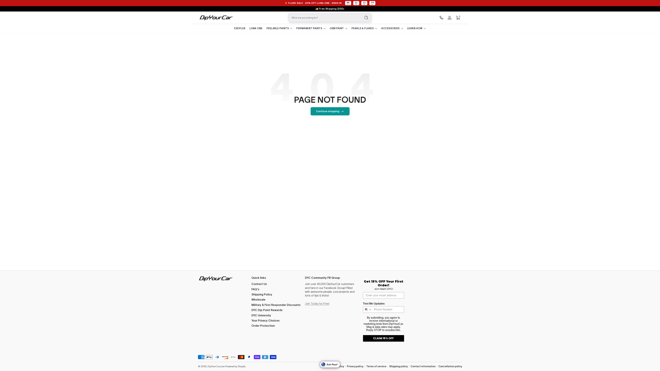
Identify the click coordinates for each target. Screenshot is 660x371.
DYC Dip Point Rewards (267, 310)
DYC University (261, 315)
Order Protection (263, 325)
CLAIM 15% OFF (383, 338)
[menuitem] (276, 284)
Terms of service (376, 366)
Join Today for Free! (317, 303)
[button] (458, 17)
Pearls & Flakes (362, 28)
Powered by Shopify (235, 366)
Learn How (414, 28)
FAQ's (255, 289)
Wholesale (258, 299)
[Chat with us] (441, 17)
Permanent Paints (309, 28)
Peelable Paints (278, 28)
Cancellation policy (450, 366)
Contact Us (259, 283)
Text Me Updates (374, 303)
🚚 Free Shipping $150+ (330, 8)
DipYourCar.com (216, 366)
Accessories (390, 28)
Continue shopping (327, 111)
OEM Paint (337, 28)
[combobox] (324, 18)
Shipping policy (398, 366)
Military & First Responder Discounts (276, 304)
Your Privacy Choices (265, 320)
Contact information (423, 366)
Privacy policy (355, 366)
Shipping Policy (261, 294)
